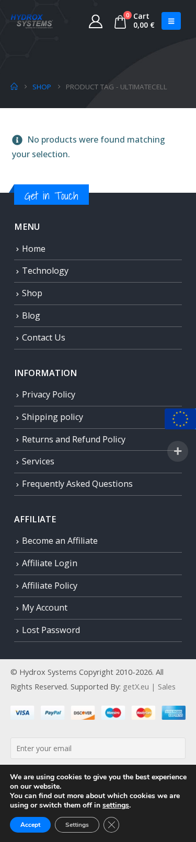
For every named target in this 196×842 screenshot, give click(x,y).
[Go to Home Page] (14, 86)
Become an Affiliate (60, 540)
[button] (171, 21)
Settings (77, 825)
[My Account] (96, 21)
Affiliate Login (49, 563)
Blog (31, 315)
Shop (32, 293)
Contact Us (43, 337)
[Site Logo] (31, 21)
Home (33, 248)
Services (38, 461)
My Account (44, 607)
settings (115, 805)
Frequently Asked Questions (77, 483)
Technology (45, 270)
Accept (30, 825)
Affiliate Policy (49, 585)
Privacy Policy (48, 394)
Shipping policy (52, 417)
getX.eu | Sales (149, 686)
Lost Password (51, 630)
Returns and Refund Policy (73, 439)
